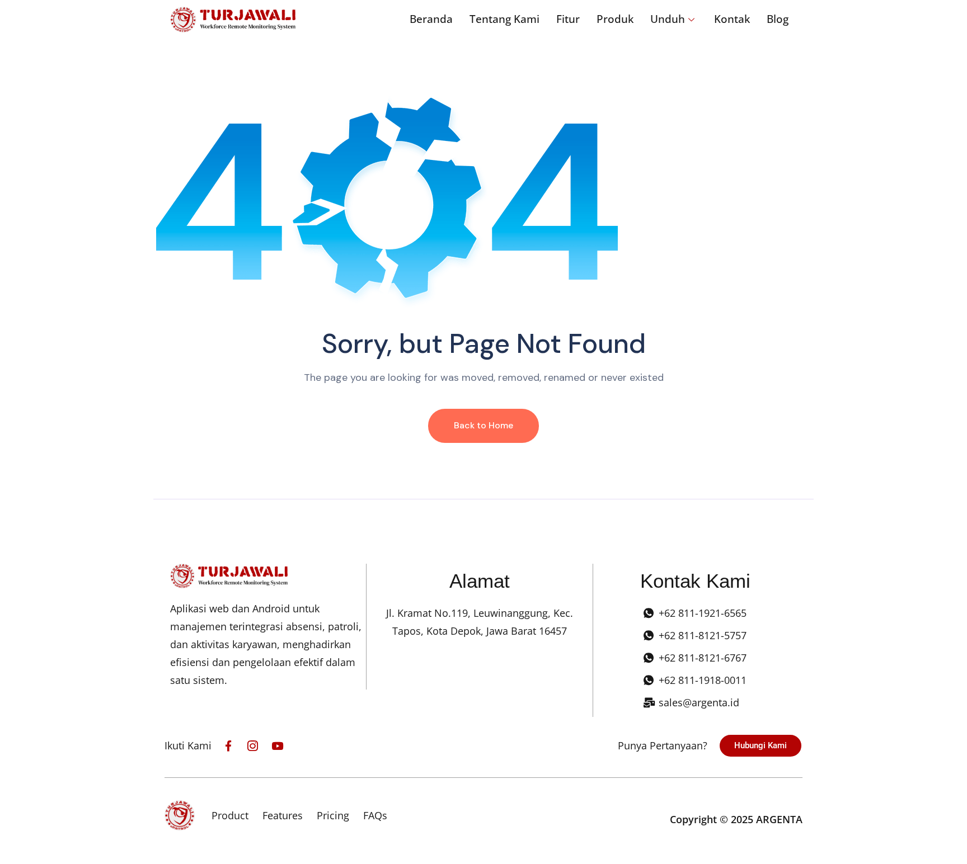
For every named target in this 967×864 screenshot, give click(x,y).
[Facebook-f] (228, 745)
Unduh (667, 19)
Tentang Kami (504, 19)
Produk (615, 19)
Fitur (568, 19)
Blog (777, 19)
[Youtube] (277, 745)
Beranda (431, 19)
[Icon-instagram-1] (252, 745)
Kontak (732, 19)
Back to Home (483, 425)
